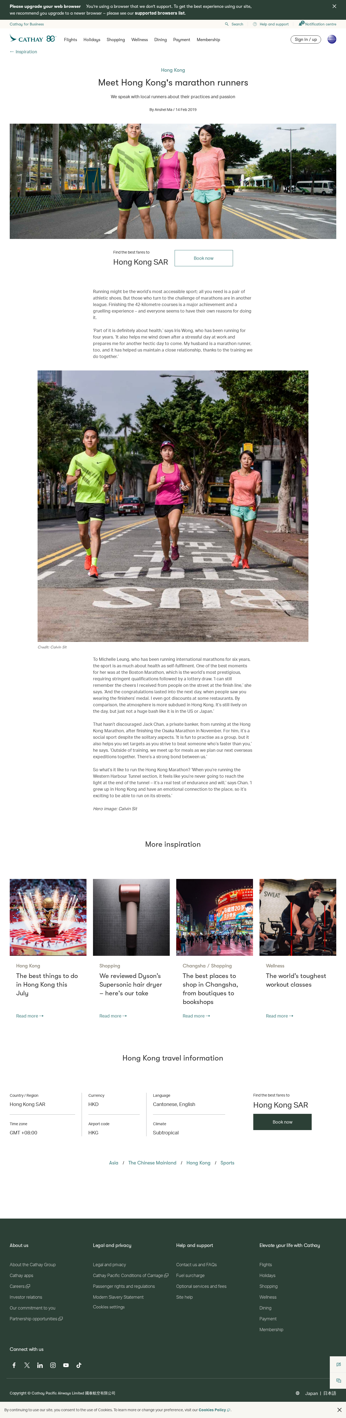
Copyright (18, 1393)
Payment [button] (181, 39)
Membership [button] (208, 39)
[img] (334, 6)
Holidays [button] (92, 39)
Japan (311, 1393)
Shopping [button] (116, 39)
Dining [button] (160, 39)
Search (237, 24)
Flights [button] (70, 39)
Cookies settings (109, 1307)
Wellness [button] (139, 39)
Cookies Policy (212, 1409)
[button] (339, 1410)
